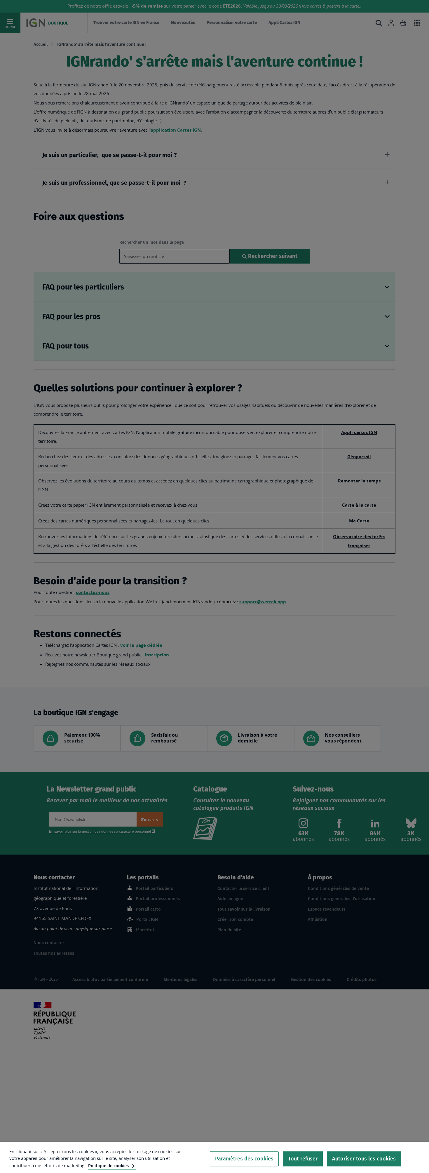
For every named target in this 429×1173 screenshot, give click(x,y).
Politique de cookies (108, 1165)
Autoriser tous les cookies (364, 1158)
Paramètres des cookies (244, 1158)
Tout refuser (303, 1158)
